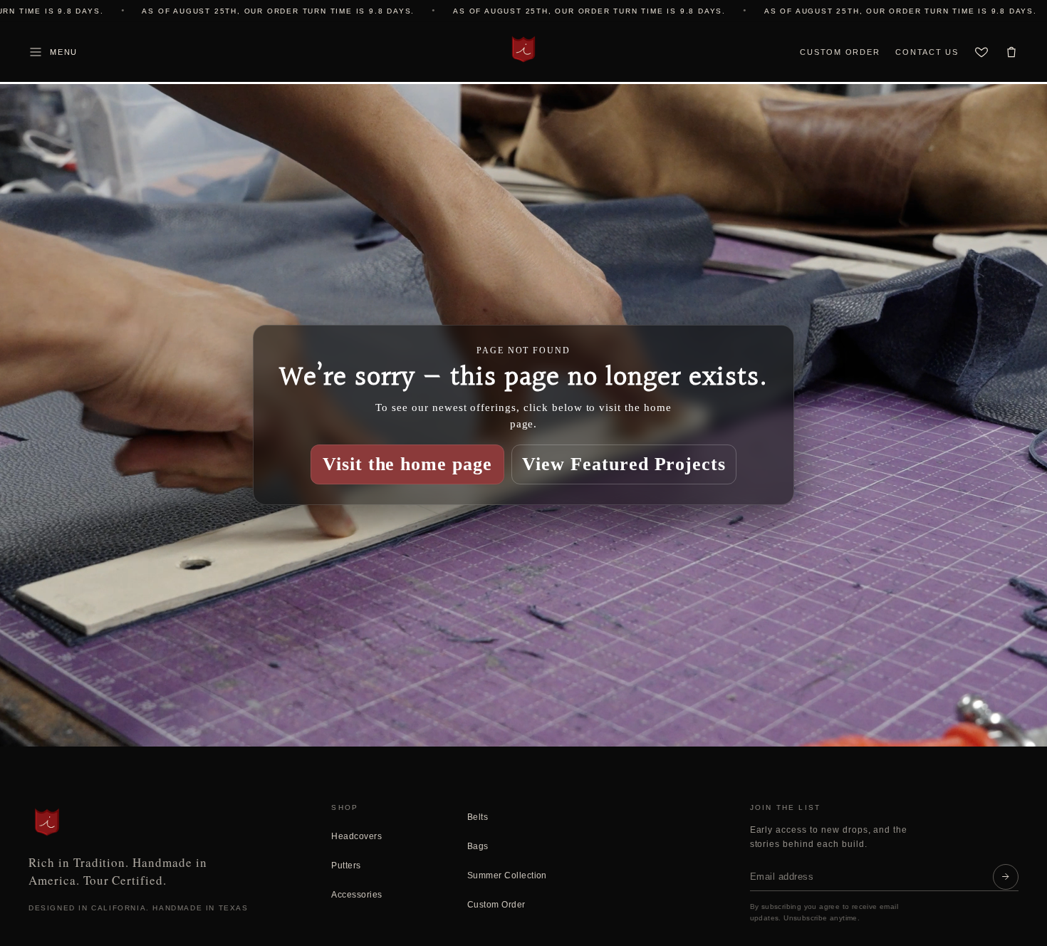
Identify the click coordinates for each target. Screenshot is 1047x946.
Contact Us (927, 52)
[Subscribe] (1006, 877)
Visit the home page (407, 464)
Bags (478, 846)
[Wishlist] (981, 52)
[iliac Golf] (523, 49)
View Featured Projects (624, 464)
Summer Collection (507, 875)
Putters (345, 865)
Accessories (356, 895)
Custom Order (840, 52)
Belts (477, 817)
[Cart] (1011, 52)
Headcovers (356, 836)
